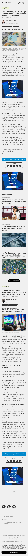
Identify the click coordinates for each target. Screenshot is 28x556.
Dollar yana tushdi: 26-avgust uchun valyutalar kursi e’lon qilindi (13, 228)
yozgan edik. (11, 151)
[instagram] (9, 506)
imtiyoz (10, 26)
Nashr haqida (7, 513)
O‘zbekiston (15, 26)
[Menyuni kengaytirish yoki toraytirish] (25, 3)
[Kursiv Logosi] (6, 2)
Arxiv (5, 519)
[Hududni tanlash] (19, 3)
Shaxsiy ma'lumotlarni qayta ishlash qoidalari (13, 523)
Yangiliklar (5, 8)
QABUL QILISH (14, 552)
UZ (22, 3)
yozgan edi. (5, 448)
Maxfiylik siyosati (8, 516)
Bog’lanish (6, 530)
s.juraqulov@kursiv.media (11, 302)
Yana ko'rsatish (14, 281)
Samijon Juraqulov (11, 299)
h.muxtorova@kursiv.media (12, 23)
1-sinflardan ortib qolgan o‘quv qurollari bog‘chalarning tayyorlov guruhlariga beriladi (14, 255)
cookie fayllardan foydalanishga (9, 548)
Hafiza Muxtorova (11, 20)
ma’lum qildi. (6, 63)
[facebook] (4, 506)
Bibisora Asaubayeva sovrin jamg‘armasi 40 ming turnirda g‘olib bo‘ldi (14, 202)
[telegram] (14, 506)
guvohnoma (4, 26)
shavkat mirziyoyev (13, 305)
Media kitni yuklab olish (10, 526)
